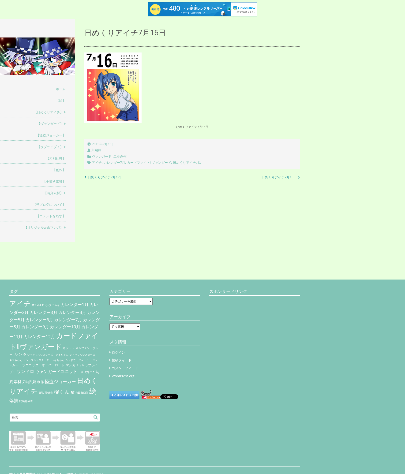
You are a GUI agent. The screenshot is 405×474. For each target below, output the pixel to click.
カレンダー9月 (35, 326)
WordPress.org (123, 376)
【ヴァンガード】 (50, 123)
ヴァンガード (102, 156)
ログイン (118, 352)
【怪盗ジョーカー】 (51, 135)
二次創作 (120, 156)
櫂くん (62, 391)
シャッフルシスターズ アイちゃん (47, 354)
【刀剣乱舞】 (56, 158)
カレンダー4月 (72, 312)
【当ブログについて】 (49, 204)
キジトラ (69, 348)
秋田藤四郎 (81, 392)
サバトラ (19, 354)
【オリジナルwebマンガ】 (43, 227)
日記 (41, 392)
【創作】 (59, 170)
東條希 (49, 393)
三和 (80, 372)
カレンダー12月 (39, 336)
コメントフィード (125, 368)
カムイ (56, 305)
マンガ (70, 365)
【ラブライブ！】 (50, 147)
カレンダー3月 (43, 312)
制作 (40, 382)
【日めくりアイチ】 (48, 112)
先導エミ (89, 372)
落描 (13, 400)
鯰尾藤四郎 (26, 401)
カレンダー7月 (114, 162)
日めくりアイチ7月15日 (279, 177)
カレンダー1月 (75, 304)
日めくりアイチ (184, 162)
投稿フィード (121, 360)
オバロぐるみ (41, 304)
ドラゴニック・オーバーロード (42, 365)
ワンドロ (25, 371)
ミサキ (80, 365)
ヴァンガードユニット (56, 371)
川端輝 (96, 150)
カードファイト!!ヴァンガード (149, 162)
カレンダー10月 (65, 326)
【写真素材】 (53, 193)
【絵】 (61, 100)
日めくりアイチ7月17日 (105, 177)
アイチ (97, 162)
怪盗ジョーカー (60, 381)
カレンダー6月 (39, 319)
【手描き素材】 (54, 181)
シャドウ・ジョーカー (78, 360)
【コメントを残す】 (51, 216)
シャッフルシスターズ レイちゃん (43, 360)
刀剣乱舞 (29, 381)
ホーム (61, 89)
